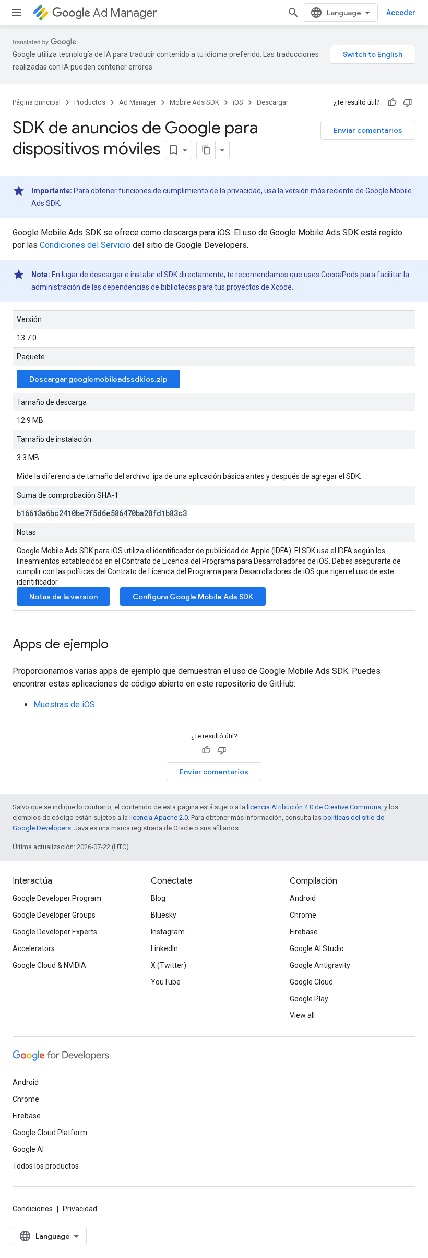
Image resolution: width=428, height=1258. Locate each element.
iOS (238, 102)
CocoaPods (340, 274)
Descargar (272, 102)
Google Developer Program (57, 898)
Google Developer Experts (55, 932)
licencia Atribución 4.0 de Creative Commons (314, 807)
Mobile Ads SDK (194, 102)
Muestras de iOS (64, 705)
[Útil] (392, 102)
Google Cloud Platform (50, 1132)
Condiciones (33, 1209)
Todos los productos (46, 1166)
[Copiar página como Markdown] (206, 150)
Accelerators (34, 948)
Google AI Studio (317, 948)
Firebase (304, 932)
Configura (193, 596)
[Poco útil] (407, 102)
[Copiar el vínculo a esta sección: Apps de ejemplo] (119, 645)
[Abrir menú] (16, 12)
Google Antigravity (320, 965)
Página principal (37, 102)
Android (303, 898)
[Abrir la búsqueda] (293, 12)
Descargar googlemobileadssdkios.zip (98, 379)
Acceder (400, 12)
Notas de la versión (63, 596)
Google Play (309, 998)
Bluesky (163, 915)
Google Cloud (311, 982)
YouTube (166, 982)
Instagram (168, 932)
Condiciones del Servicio (85, 245)
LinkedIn (164, 948)
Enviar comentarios (368, 130)
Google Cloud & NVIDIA (49, 965)
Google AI (28, 1149)
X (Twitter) (168, 965)
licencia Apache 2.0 (158, 817)
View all (302, 1015)
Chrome (303, 915)
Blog (158, 898)
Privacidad (80, 1209)
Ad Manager (125, 13)
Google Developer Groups (54, 915)
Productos (89, 102)
